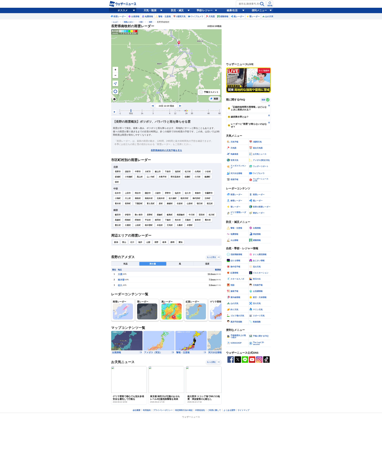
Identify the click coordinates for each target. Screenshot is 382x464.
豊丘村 (118, 225)
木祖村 (160, 225)
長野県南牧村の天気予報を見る (166, 150)
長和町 (128, 203)
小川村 (197, 177)
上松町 (138, 225)
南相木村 (149, 198)
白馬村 (198, 171)
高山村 (140, 177)
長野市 (118, 171)
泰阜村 (198, 220)
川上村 (128, 198)
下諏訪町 (139, 203)
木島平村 (163, 177)
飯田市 (118, 215)
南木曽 (121, 280)
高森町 (118, 220)
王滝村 (170, 225)
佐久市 (188, 193)
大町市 (148, 171)
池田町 (178, 171)
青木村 (118, 203)
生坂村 (180, 203)
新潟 (116, 242)
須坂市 (128, 171)
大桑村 (180, 225)
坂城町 (118, 177)
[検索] (262, 4)
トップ (115, 22)
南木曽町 (149, 225)
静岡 (172, 242)
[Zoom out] (115, 75)
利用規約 (147, 410)
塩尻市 (178, 193)
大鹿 (120, 274)
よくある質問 (229, 410)
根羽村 (158, 220)
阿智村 (138, 220)
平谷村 (148, 220)
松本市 (118, 193)
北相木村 (161, 198)
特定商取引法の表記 (184, 410)
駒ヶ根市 (139, 215)
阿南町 (128, 220)
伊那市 (128, 215)
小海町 (118, 198)
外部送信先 (200, 410)
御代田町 (196, 198)
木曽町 (190, 225)
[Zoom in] (115, 69)
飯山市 (158, 171)
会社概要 (136, 410)
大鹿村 (128, 225)
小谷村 (208, 171)
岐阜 (164, 242)
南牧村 (138, 198)
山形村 (190, 203)
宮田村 (202, 215)
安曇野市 (209, 193)
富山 (124, 242)
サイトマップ (243, 410)
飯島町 (170, 215)
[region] (166, 65)
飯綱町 (207, 177)
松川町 (212, 215)
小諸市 (158, 193)
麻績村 (170, 203)
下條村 (168, 220)
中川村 (192, 215)
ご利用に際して (214, 410)
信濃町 (187, 177)
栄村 (117, 182)
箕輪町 (160, 215)
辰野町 (150, 215)
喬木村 (208, 220)
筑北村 (210, 203)
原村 (161, 203)
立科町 (207, 198)
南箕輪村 (181, 215)
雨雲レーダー (128, 22)
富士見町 (151, 203)
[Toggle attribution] (114, 99)
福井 (140, 242)
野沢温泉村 (175, 177)
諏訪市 (148, 193)
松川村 (188, 171)
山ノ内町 (151, 177)
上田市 (128, 193)
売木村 (178, 220)
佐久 (120, 285)
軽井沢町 (184, 198)
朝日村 (200, 203)
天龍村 (188, 220)
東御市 (198, 193)
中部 (141, 22)
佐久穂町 (173, 198)
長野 (150, 22)
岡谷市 (138, 193)
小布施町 (129, 177)
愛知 (180, 242)
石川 (132, 242)
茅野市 (168, 193)
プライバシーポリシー (163, 410)
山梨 (148, 242)
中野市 (138, 171)
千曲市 (168, 171)
